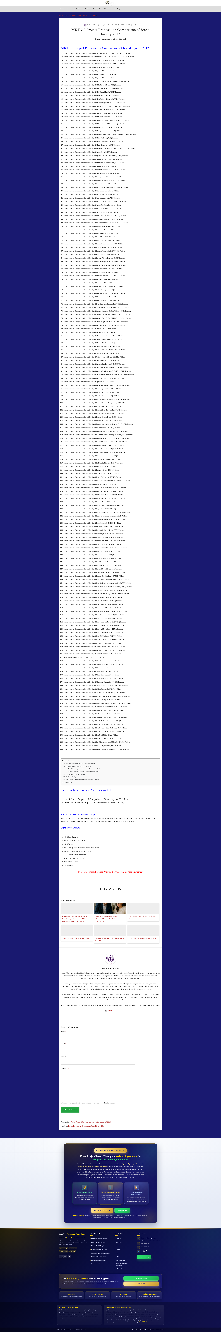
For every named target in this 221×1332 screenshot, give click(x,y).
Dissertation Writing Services (99, 1246)
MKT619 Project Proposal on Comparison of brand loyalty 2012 (79, 763)
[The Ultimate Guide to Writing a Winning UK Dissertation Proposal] (143, 908)
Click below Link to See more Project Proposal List (78, 766)
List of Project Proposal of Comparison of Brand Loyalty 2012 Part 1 (85, 769)
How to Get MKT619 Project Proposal (75, 774)
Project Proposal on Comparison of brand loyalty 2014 (86, 1126)
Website (63, 1056)
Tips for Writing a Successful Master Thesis (75, 938)
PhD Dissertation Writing (98, 1242)
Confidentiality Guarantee (154, 1329)
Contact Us (119, 1268)
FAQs (117, 1256)
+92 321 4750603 (145, 1243)
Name (63, 1031)
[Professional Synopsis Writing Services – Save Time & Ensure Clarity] (110, 930)
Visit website (112, 1010)
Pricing (118, 1249)
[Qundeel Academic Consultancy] (110, 3)
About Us (118, 1238)
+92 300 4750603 (145, 1247)
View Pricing (141, 1283)
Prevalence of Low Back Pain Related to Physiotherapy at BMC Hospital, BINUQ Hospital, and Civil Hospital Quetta (74, 919)
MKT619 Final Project (89, 15)
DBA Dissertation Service (98, 1260)
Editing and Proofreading (98, 1256)
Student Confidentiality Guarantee (122, 1264)
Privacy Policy (136, 1329)
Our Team (119, 1242)
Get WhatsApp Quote (141, 1278)
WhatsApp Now (122, 1210)
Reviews (118, 1246)
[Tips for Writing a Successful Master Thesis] (77, 930)
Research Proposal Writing (99, 1249)
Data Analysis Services (97, 1264)
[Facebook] (61, 1256)
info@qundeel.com (146, 1251)
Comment (65, 1068)
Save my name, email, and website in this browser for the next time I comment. (88, 1103)
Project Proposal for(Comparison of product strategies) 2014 (91, 1122)
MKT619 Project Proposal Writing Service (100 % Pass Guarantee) (82, 779)
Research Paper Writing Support (100, 1253)
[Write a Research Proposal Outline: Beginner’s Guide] (143, 930)
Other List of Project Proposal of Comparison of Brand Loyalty (83, 771)
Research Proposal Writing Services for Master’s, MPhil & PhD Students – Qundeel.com (107, 919)
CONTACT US (68, 782)
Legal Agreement (120, 1260)
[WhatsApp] (69, 1256)
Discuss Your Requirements (102, 1210)
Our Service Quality (71, 777)
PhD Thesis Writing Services (99, 1238)
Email (63, 1044)
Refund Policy (143, 1329)
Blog (79, 15)
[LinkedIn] (65, 1256)
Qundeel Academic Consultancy (67, 15)
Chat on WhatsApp (144, 1257)
